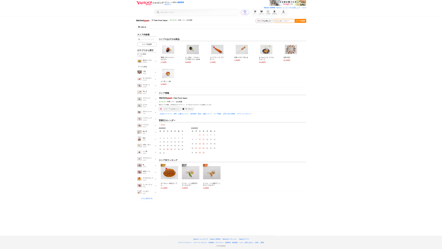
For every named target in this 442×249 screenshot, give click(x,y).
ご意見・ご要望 (259, 242)
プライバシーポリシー (244, 114)
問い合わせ (142, 27)
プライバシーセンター (200, 242)
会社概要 (189, 20)
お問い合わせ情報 (229, 114)
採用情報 (235, 242)
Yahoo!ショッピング (200, 239)
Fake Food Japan (180, 98)
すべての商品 (142, 67)
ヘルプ (303, 8)
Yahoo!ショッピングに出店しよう (288, 8)
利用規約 (211, 242)
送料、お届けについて (181, 114)
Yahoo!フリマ (244, 239)
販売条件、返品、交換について (201, 114)
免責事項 (228, 242)
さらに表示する (147, 198)
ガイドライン (219, 242)
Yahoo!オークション (229, 239)
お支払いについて (166, 114)
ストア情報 (217, 114)
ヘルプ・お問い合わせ (246, 242)
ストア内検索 (300, 21)
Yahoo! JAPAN (269, 8)
